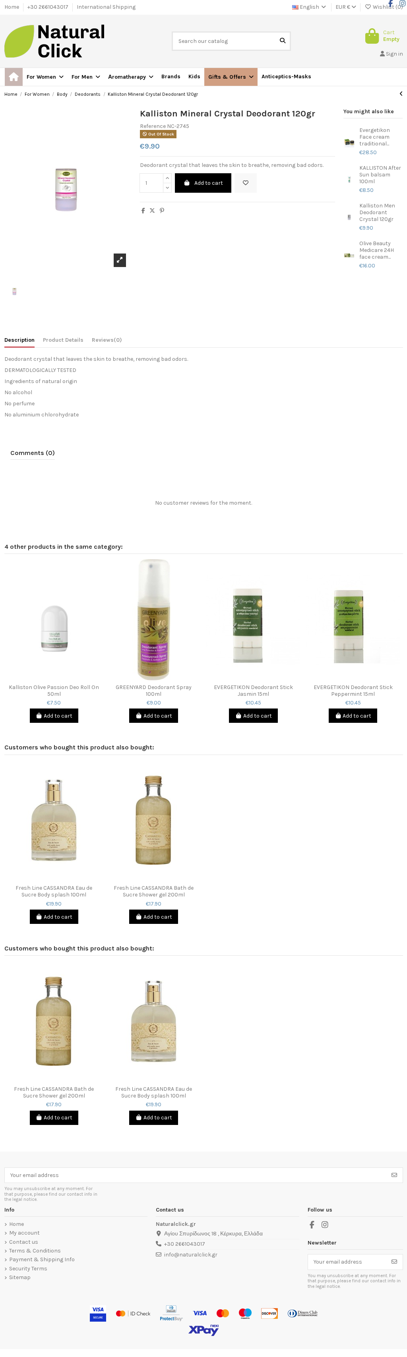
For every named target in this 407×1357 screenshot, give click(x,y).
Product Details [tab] (63, 340)
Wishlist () (387, 7)
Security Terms (28, 1269)
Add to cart (208, 183)
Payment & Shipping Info (42, 1259)
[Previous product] (401, 94)
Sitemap (20, 1277)
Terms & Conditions (35, 1251)
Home (12, 7)
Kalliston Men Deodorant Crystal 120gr (377, 213)
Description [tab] (19, 340)
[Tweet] (152, 210)
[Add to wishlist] (246, 183)
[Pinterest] (162, 210)
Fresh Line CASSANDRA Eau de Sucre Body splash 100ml (54, 891)
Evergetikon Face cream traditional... (374, 137)
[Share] (143, 210)
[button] (231, 77)
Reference (153, 126)
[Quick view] (60, 677)
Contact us (23, 1242)
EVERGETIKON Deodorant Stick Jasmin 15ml (253, 690)
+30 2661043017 (48, 7)
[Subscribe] (394, 1175)
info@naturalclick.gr (190, 1254)
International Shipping (106, 7)
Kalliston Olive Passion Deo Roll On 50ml (54, 690)
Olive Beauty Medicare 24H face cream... (376, 250)
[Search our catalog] (282, 41)
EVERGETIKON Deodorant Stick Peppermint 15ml (353, 690)
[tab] (107, 342)
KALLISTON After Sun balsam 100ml (380, 175)
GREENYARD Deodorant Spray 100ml (154, 690)
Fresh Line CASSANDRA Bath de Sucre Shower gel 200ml (154, 891)
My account (24, 1233)
